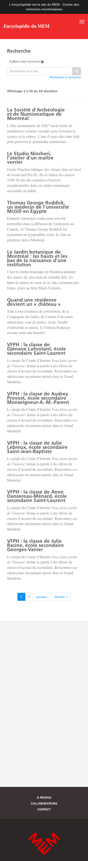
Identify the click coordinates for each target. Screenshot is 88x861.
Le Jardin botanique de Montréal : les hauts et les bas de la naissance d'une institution (37, 258)
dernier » (61, 597)
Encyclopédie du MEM (27, 26)
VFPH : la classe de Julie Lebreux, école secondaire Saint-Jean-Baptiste (37, 447)
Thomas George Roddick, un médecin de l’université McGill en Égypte (38, 207)
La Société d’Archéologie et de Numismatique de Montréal (36, 114)
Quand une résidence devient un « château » (34, 302)
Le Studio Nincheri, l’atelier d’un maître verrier (30, 158)
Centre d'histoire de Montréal (44, 843)
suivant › (42, 597)
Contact (44, 809)
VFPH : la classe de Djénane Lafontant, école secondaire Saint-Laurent (36, 349)
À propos (44, 797)
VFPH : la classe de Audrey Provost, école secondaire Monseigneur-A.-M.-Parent (38, 398)
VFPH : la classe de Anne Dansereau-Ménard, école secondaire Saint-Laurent (37, 496)
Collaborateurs (44, 803)
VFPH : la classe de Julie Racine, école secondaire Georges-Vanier (35, 545)
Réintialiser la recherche (65, 77)
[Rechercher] (77, 71)
